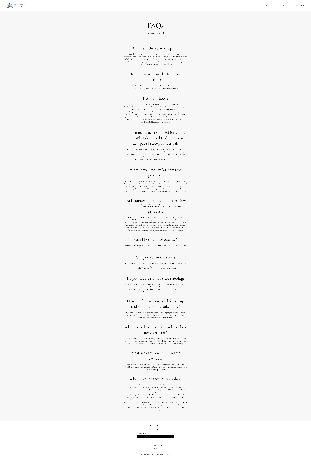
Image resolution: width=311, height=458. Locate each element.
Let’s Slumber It (19, 5)
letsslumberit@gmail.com (21, 7)
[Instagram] (304, 5)
